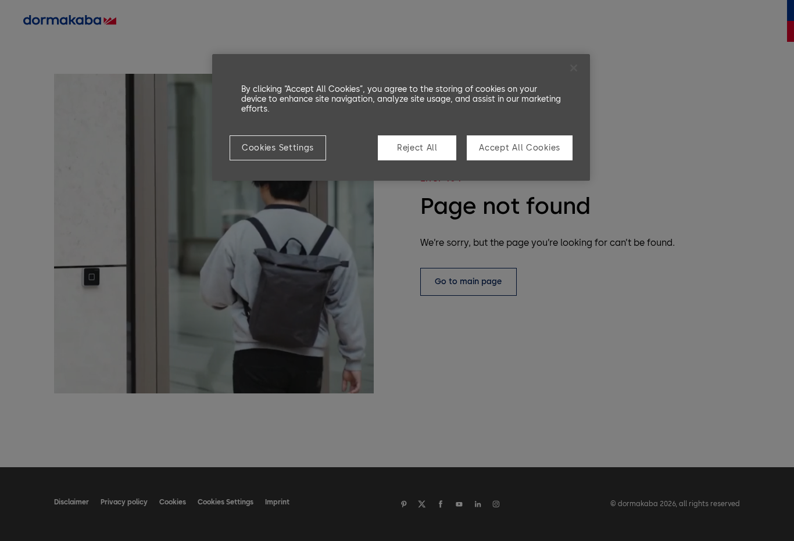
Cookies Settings (278, 148)
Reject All (417, 148)
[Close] (573, 68)
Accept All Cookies (519, 148)
